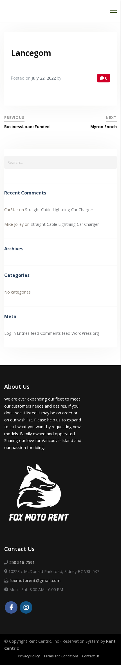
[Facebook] (11, 608)
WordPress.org (85, 333)
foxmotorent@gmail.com (34, 580)
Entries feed (28, 333)
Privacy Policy (29, 656)
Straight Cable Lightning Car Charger (59, 209)
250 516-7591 (22, 562)
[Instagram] (26, 608)
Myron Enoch (103, 126)
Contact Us (91, 656)
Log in (10, 333)
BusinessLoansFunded (27, 126)
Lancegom (31, 52)
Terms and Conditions (61, 656)
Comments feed (55, 333)
